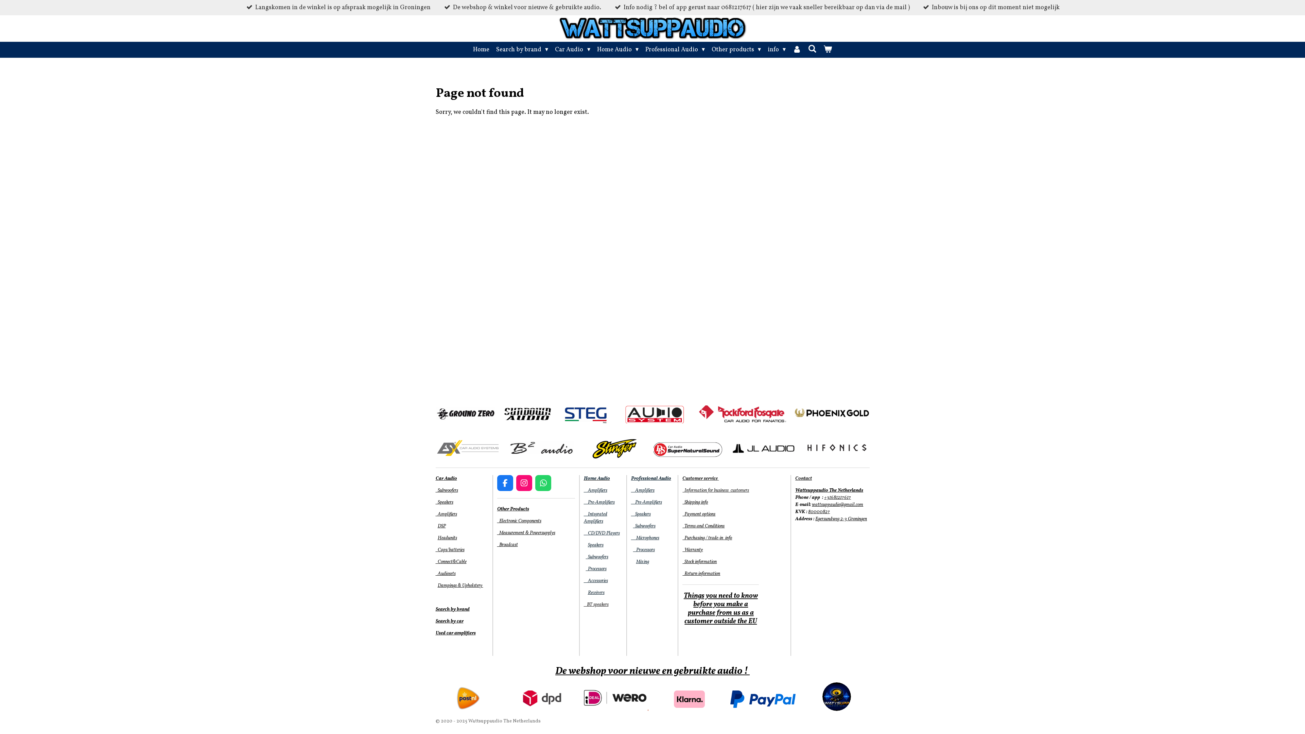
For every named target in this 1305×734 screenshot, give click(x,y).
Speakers (444, 502)
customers (739, 490)
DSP (442, 526)
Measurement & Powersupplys (526, 533)
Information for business (706, 490)
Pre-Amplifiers (599, 502)
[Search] (812, 49)
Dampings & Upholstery (460, 585)
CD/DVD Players (602, 533)
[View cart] (827, 50)
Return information (701, 574)
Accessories (596, 581)
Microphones (645, 538)
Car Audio (446, 478)
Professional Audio (651, 478)
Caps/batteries (450, 550)
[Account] (796, 50)
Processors (596, 569)
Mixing (642, 562)
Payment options (698, 514)
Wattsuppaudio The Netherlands (829, 490)
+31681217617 (837, 497)
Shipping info (695, 502)
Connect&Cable (451, 562)
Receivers (596, 593)
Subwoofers (447, 490)
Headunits (447, 538)
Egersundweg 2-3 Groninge (840, 519)
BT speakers (596, 604)
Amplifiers (446, 514)
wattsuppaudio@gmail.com (837, 505)
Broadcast (507, 545)
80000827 (819, 512)
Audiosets (446, 574)
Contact (803, 478)
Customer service (700, 478)
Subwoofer (596, 557)
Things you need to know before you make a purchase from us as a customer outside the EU (721, 608)
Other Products (513, 509)
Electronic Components (519, 521)
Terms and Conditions (703, 526)
